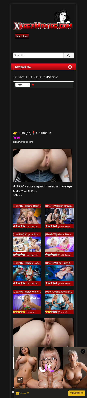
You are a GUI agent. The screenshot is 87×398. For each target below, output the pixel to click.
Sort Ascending (33, 85)
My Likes (22, 36)
